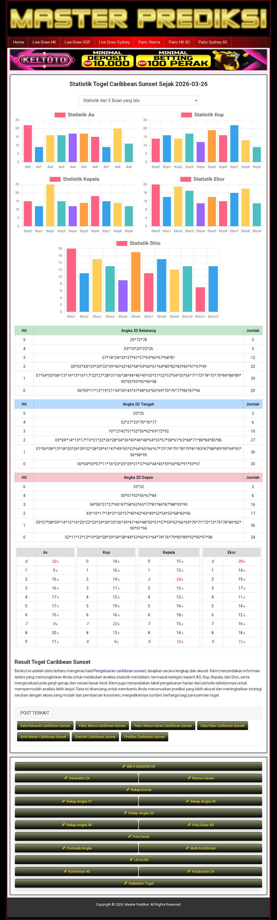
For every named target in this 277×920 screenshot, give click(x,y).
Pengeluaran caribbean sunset (120, 671)
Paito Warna (149, 42)
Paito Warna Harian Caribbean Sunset (163, 726)
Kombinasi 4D (79, 871)
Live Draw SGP (77, 42)
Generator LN (79, 778)
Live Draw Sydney (114, 42)
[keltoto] (138, 60)
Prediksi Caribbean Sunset (144, 737)
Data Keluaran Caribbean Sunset (45, 726)
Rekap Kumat (140, 790)
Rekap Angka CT (79, 801)
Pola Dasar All (203, 825)
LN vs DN (140, 860)
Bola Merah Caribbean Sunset (43, 737)
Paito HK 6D (179, 42)
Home (18, 42)
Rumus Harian (203, 778)
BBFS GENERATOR (140, 766)
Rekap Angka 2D (141, 813)
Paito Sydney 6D (213, 42)
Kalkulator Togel (141, 883)
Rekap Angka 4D (79, 825)
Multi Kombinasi (203, 848)
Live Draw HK (44, 42)
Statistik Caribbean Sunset (95, 737)
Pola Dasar (140, 837)
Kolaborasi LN (202, 871)
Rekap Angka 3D (203, 801)
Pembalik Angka (79, 848)
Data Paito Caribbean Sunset (223, 726)
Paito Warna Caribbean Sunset (102, 726)
